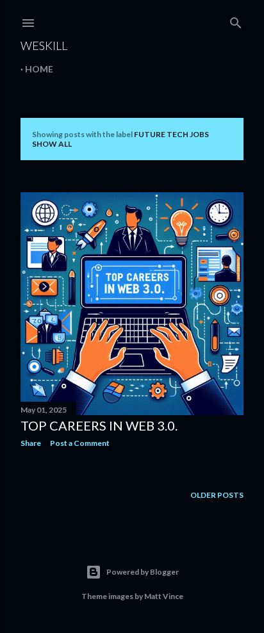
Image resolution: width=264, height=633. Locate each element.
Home (39, 68)
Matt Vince (163, 596)
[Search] (235, 20)
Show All (52, 144)
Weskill (44, 45)
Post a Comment (80, 443)
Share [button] (31, 443)
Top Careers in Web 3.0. (99, 425)
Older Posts (216, 495)
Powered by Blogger (142, 572)
